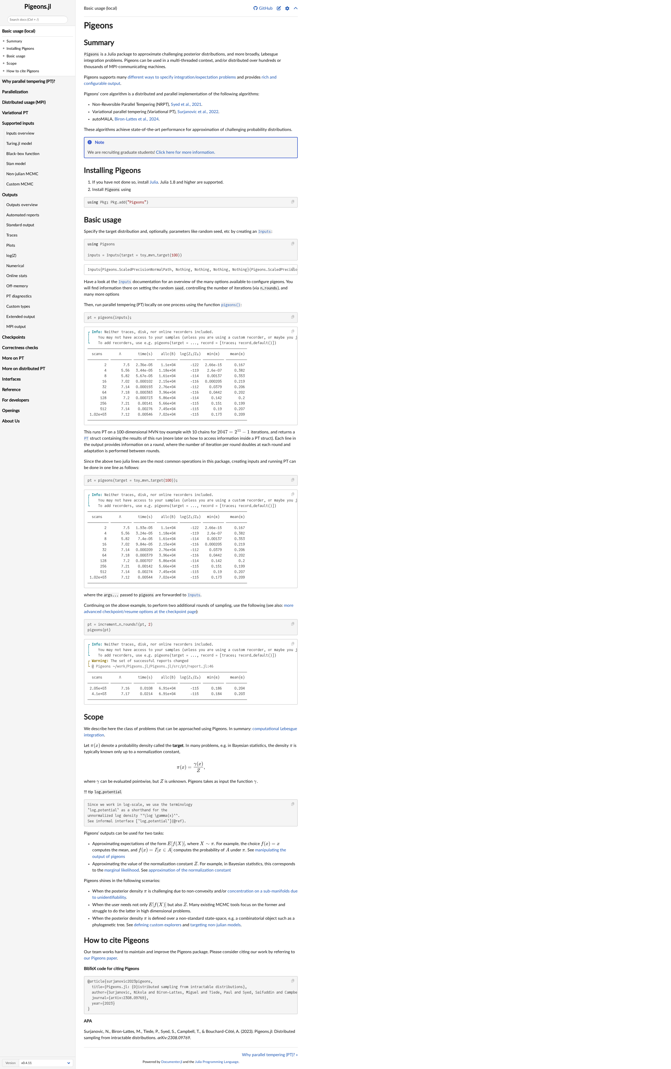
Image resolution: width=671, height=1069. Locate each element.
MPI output (16, 327)
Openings (11, 411)
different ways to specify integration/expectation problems (182, 77)
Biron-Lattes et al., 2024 (137, 119)
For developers (15, 400)
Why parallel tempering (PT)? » (270, 1055)
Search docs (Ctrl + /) (24, 19)
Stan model (16, 164)
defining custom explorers (157, 925)
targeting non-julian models (215, 925)
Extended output (20, 317)
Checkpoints (13, 337)
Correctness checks (20, 348)
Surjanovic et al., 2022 (197, 112)
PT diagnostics (19, 296)
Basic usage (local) (18, 31)
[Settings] (287, 8)
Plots (10, 245)
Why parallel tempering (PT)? (28, 81)
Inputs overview (20, 133)
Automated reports (22, 215)
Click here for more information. (185, 152)
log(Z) (11, 256)
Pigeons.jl (37, 7)
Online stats (16, 276)
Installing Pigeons (112, 170)
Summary (99, 42)
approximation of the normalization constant (190, 870)
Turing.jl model (19, 144)
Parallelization (15, 92)
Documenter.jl (171, 1062)
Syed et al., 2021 (186, 104)
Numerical (15, 266)
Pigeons (98, 25)
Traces (12, 235)
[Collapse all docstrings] (296, 8)
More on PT (13, 358)
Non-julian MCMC (22, 174)
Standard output (20, 225)
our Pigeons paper (100, 958)
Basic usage (102, 220)
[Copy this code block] (293, 201)
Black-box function (22, 154)
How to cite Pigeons (116, 940)
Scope (94, 717)
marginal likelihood (121, 870)
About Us (11, 421)
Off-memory (17, 286)
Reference (11, 390)
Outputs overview (22, 205)
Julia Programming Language (217, 1062)
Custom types (18, 306)
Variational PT (15, 113)
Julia (154, 182)
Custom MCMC (19, 184)
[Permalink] (108, 142)
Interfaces (11, 379)
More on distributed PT (23, 369)
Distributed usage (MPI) (24, 102)
